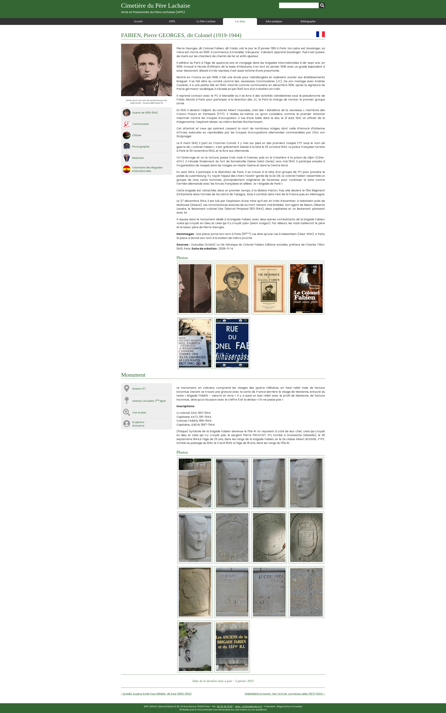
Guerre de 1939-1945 (145, 112)
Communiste (140, 124)
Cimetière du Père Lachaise (155, 8)
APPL (172, 21)
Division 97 (138, 388)
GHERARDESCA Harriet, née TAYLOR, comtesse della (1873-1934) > (285, 694)
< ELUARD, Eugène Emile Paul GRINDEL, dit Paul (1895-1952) (156, 694)
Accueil (138, 21)
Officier (136, 135)
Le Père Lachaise (206, 21)
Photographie (140, 146)
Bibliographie (308, 21)
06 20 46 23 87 (225, 706)
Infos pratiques (274, 21)
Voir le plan (139, 412)
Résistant (138, 158)
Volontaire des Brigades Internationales (147, 169)
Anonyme (138, 425)
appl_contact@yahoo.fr (248, 706)
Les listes (240, 21)
